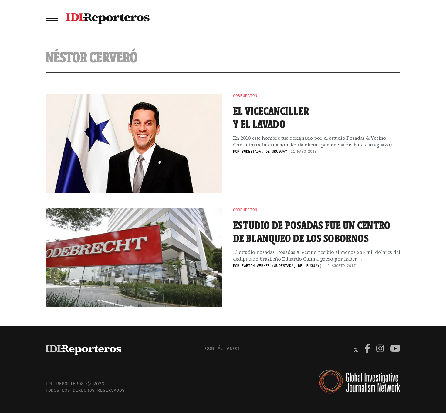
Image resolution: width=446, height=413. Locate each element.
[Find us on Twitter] (355, 349)
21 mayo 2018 (303, 151)
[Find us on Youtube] (395, 349)
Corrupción (245, 96)
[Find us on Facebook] (367, 349)
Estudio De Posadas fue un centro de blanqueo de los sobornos (311, 231)
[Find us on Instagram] (380, 349)
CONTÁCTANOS (222, 348)
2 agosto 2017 (341, 265)
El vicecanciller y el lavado (271, 117)
